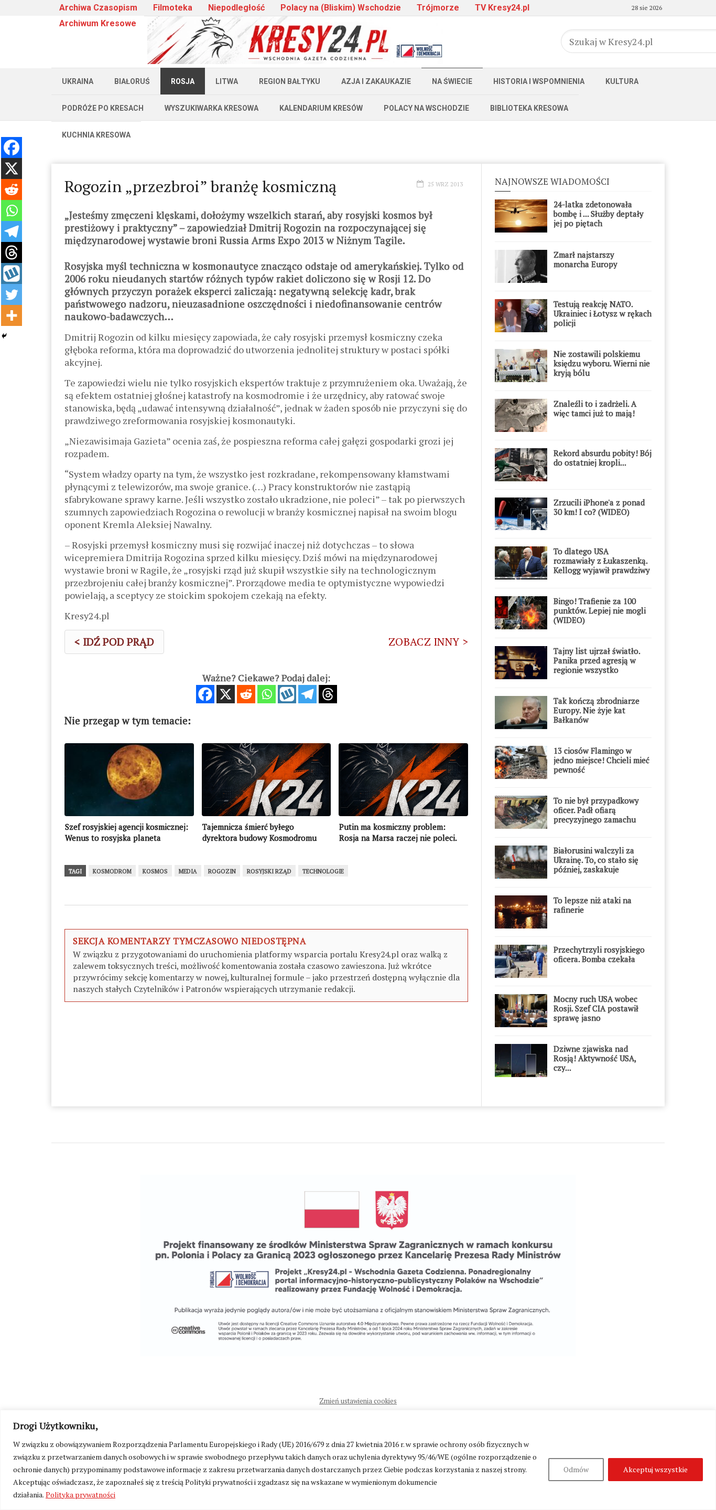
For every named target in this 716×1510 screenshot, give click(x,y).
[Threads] (328, 694)
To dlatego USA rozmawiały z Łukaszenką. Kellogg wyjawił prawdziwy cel (602, 565)
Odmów (576, 1469)
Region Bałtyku (289, 81)
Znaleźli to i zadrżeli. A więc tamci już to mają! (595, 408)
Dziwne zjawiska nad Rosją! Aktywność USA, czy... (595, 1058)
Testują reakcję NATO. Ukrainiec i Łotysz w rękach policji (603, 313)
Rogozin (222, 871)
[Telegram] (307, 694)
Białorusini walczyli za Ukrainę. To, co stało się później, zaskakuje (596, 860)
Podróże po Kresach (103, 108)
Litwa (226, 81)
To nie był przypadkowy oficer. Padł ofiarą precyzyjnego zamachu (596, 810)
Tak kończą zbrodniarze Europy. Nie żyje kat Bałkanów (596, 710)
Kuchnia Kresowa (96, 135)
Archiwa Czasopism (98, 8)
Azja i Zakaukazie (376, 81)
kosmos (155, 871)
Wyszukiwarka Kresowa (211, 108)
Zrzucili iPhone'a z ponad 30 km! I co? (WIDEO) (599, 507)
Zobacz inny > (428, 642)
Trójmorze (438, 8)
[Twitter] (11, 294)
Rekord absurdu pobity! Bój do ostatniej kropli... (603, 457)
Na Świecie (452, 81)
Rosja (182, 81)
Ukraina (77, 81)
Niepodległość (236, 8)
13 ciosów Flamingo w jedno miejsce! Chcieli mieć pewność (601, 760)
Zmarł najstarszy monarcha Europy (585, 259)
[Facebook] (205, 694)
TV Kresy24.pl (502, 8)
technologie (323, 871)
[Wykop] (287, 694)
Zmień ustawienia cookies (358, 1401)
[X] (225, 694)
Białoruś (132, 81)
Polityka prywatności (80, 1495)
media (188, 871)
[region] (358, 1460)
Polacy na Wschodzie (426, 108)
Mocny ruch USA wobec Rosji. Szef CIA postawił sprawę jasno (596, 1008)
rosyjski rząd (269, 871)
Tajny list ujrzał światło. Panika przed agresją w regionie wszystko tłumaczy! (597, 665)
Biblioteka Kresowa (529, 108)
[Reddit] (246, 694)
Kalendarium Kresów (321, 108)
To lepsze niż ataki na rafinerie (593, 904)
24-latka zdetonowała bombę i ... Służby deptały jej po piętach (599, 213)
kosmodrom (112, 871)
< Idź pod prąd (114, 642)
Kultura (621, 81)
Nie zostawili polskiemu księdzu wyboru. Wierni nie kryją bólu (602, 363)
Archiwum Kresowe (97, 23)
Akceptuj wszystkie (655, 1469)
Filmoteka (172, 8)
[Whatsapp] (266, 694)
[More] (11, 315)
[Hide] (4, 336)
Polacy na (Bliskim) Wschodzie (340, 8)
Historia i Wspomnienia (538, 81)
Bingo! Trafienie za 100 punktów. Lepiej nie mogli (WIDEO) (600, 610)
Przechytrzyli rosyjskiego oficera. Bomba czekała (599, 954)
